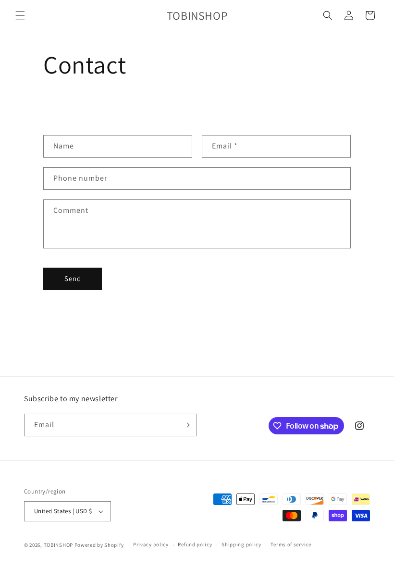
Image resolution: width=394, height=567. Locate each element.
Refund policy (195, 544)
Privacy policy (151, 544)
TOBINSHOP (58, 545)
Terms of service (291, 544)
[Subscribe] (186, 425)
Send (72, 278)
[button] (20, 15)
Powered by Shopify (99, 545)
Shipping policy (241, 544)
